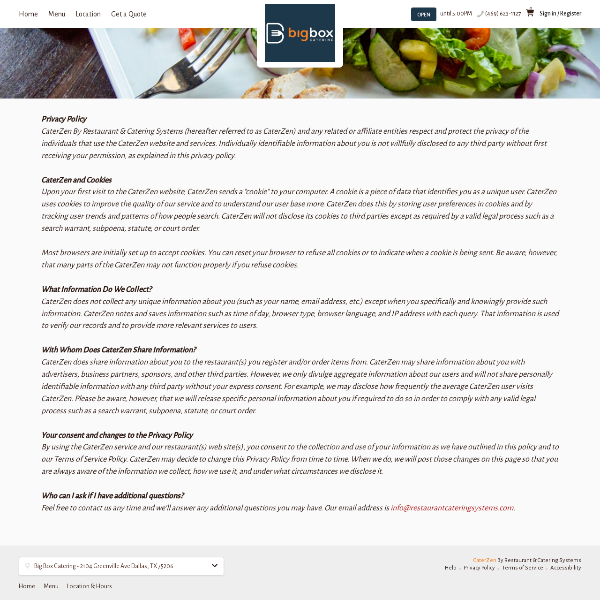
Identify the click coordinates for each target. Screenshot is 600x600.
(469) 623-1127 (503, 13)
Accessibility (565, 568)
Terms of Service (522, 568)
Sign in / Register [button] (560, 13)
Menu (56, 14)
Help (451, 568)
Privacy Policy (479, 568)
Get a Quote (129, 14)
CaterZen (484, 560)
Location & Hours (89, 586)
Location (88, 14)
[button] (121, 566)
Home (28, 14)
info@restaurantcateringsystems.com (451, 508)
